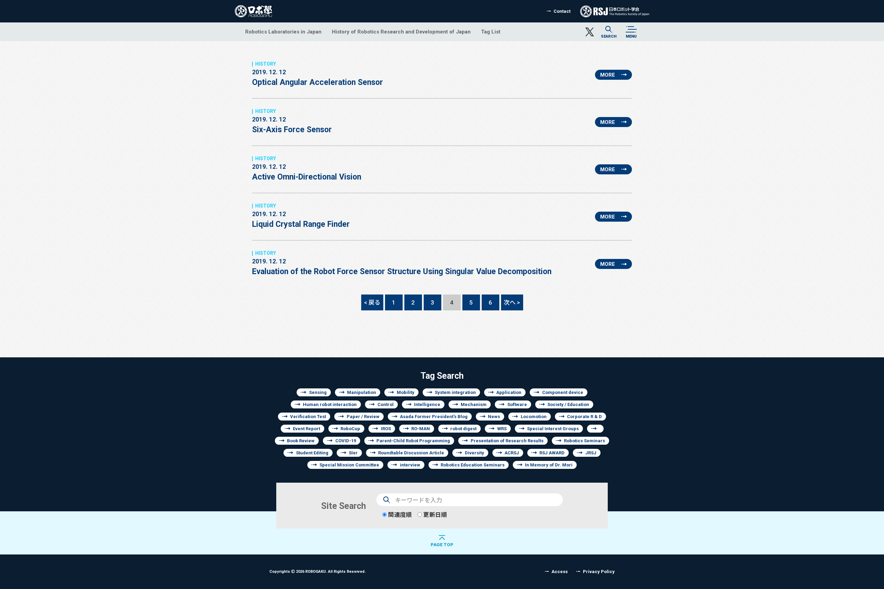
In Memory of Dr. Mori (549, 465)
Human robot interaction (330, 404)
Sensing (318, 392)
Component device (562, 392)
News (494, 416)
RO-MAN (420, 428)
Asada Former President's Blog (434, 416)
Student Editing (312, 453)
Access (559, 571)
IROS (386, 428)
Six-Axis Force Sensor (292, 124)
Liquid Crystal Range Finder (301, 219)
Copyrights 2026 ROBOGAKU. (317, 571)
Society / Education (568, 404)
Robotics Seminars (584, 440)
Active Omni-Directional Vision (306, 172)
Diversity (474, 453)
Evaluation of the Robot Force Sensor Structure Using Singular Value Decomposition (401, 266)
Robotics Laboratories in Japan (283, 31)
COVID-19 (345, 440)
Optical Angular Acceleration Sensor (317, 77)
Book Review (301, 440)
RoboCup (350, 428)
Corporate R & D (584, 416)
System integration (455, 392)
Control (385, 404)
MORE (607, 74)
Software (517, 404)
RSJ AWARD (552, 453)
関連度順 (399, 515)
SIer (353, 453)
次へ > (512, 302)
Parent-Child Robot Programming (413, 440)
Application (508, 392)
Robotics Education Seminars (473, 465)
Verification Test (308, 416)
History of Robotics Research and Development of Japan (401, 31)
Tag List (490, 31)
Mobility (405, 392)
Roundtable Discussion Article (411, 453)
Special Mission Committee (349, 465)
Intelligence (427, 404)
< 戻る (372, 302)
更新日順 (434, 515)
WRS (502, 428)
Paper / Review (363, 416)
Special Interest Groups (553, 428)
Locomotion (534, 416)
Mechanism (474, 404)
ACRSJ (512, 453)
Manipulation (361, 392)
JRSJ (590, 453)
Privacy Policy (599, 571)
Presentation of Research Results (507, 440)
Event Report (306, 428)
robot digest (463, 428)
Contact (562, 11)
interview (410, 465)
